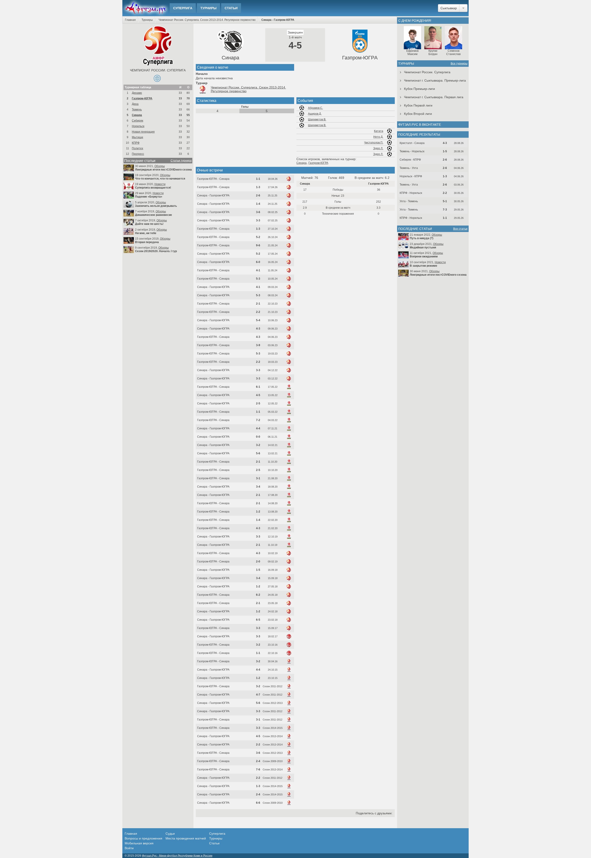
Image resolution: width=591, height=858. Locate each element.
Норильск (138, 126)
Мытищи (137, 137)
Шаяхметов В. (317, 119)
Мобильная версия (139, 843)
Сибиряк (137, 120)
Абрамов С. (315, 108)
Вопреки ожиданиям (424, 256)
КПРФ (135, 142)
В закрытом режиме (423, 265)
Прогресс (138, 154)
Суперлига (182, 8)
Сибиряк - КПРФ (410, 159)
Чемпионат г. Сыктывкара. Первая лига (433, 97)
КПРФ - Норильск (411, 193)
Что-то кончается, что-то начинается (160, 178)
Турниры (208, 8)
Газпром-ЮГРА (142, 98)
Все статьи (460, 228)
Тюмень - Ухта (409, 168)
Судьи (170, 833)
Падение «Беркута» (148, 196)
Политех (137, 148)
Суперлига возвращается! (153, 187)
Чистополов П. (373, 142)
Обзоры (159, 166)
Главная (130, 19)
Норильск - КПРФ (411, 176)
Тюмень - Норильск (412, 151)
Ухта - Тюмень (409, 201)
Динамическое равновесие (153, 215)
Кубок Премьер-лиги (419, 89)
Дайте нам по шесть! (149, 224)
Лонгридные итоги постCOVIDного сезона (163, 169)
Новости (160, 184)
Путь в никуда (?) (421, 238)
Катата (378, 131)
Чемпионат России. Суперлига (158, 70)
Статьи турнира (181, 160)
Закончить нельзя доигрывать (156, 206)
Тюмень (137, 109)
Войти (129, 848)
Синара (137, 115)
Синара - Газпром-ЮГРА (213, 195)
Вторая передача (147, 242)
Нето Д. (378, 136)
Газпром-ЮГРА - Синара (213, 178)
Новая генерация (143, 131)
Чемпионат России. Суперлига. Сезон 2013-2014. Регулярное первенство (207, 19)
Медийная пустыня (423, 247)
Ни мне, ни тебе (145, 233)
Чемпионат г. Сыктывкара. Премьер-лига (435, 80)
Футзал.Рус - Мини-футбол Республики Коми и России (177, 855)
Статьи (231, 8)
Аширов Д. (315, 113)
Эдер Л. (378, 148)
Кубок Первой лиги (418, 105)
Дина (135, 104)
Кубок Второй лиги (418, 114)
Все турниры (459, 63)
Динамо (137, 93)
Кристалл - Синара (412, 143)
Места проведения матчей (186, 838)
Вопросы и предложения (143, 838)
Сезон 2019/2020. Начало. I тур (156, 251)
